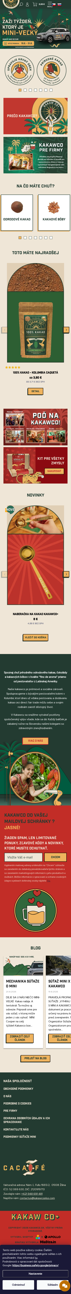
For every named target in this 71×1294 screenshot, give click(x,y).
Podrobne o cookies (17, 1104)
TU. (48, 880)
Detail (35, 391)
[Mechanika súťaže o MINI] (23, 966)
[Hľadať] (21, 4)
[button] (20, 90)
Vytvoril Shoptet (22, 1237)
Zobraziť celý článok (20, 1038)
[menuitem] (17, 220)
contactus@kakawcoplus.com (37, 1198)
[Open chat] (64, 1285)
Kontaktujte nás (16, 1129)
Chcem (55, 857)
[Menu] (49, 4)
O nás (7, 1096)
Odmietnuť (18, 1285)
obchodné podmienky (18, 1089)
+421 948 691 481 (32, 1194)
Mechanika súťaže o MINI (22, 984)
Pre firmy (10, 1111)
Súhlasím (53, 1285)
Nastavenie (35, 1273)
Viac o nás (35, 741)
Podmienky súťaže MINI (19, 1137)
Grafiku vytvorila (27, 1242)
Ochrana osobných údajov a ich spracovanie (26, 1120)
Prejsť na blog (35, 1058)
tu (36, 1258)
